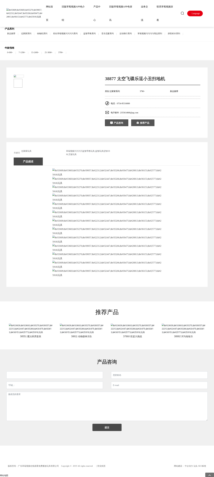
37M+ (60, 52)
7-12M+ (22, 52)
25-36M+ (48, 52)
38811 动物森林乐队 (81, 336)
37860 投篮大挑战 (132, 336)
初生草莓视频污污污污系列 (65, 33)
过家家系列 (26, 33)
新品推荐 (11, 33)
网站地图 (4, 475)
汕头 (195, 466)
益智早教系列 (89, 33)
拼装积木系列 (174, 33)
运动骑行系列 (126, 33)
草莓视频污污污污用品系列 (150, 33)
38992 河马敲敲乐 (183, 336)
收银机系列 (42, 33)
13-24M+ (35, 52)
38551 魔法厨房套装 (30, 336)
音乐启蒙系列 (107, 33)
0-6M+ (10, 52)
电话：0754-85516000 (120, 103)
